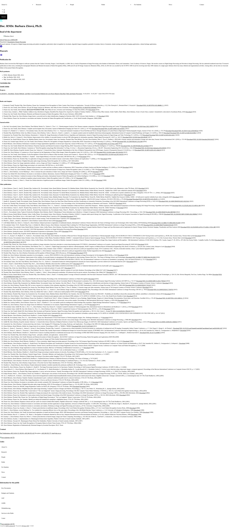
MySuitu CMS (25, 526)
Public (103, 4)
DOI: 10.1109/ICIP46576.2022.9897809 (164, 212)
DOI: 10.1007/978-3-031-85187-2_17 (150, 199)
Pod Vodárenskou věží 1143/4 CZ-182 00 (12, 433)
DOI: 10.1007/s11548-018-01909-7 (187, 133)
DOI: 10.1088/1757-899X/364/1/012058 (143, 257)
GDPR (3, 503)
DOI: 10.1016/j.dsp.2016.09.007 (138, 137)
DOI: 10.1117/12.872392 (108, 324)
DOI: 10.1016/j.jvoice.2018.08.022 (188, 131)
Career (3, 518)
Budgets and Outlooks (7, 493)
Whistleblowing (5, 508)
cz (4, 9)
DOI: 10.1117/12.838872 (153, 332)
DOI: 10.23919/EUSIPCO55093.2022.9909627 (184, 214)
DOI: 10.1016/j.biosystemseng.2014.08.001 (153, 148)
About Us (4, 4)
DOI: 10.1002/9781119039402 (88, 107)
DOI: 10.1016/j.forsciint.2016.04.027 (203, 139)
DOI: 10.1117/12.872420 (85, 326)
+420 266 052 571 (46, 433)
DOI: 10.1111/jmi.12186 (111, 143)
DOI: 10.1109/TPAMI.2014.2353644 (138, 146)
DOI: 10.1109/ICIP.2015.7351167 (141, 285)
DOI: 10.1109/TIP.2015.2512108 (133, 141)
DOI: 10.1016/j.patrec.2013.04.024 (113, 152)
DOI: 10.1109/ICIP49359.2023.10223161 (177, 201)
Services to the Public (7, 513)
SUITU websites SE (10, 526)
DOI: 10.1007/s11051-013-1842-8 (151, 150)
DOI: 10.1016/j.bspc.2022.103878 (144, 126)
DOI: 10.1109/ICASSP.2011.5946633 (166, 322)
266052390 (14, 40)
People (72, 4)
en (4, 12)
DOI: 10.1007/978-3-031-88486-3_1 (153, 105)
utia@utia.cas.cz (56, 433)
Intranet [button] (3, 17)
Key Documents (6, 488)
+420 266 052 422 (29, 433)
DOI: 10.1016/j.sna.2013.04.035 (114, 154)
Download (140, 105)
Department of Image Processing (16, 42)
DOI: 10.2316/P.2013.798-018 (121, 311)
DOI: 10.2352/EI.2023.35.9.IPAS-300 (190, 205)
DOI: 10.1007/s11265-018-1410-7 (165, 135)
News (170, 4)
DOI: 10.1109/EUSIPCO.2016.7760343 (154, 281)
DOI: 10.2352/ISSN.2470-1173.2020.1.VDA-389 (201, 227)
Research (38, 4)
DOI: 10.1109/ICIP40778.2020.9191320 (161, 225)
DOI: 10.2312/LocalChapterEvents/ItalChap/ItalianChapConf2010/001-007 (201, 328)
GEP (2, 498)
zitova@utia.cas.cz (5, 40)
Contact (202, 4)
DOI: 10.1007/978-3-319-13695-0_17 (173, 298)
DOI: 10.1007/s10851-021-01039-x (115, 128)
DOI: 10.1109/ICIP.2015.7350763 (163, 289)
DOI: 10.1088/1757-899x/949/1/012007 (169, 223)
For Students (137, 4)
